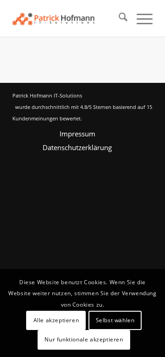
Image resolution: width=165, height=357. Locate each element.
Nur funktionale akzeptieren (83, 339)
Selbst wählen (115, 320)
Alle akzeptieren (56, 320)
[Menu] (140, 18)
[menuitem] (118, 18)
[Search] (118, 18)
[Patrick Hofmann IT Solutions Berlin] (68, 18)
